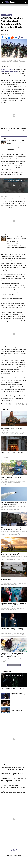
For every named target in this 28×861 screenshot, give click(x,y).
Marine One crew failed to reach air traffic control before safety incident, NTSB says (12, 768)
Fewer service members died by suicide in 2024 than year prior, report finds (13, 553)
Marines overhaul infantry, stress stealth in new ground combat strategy (13, 774)
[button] (14, 185)
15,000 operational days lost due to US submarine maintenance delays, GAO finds (13, 786)
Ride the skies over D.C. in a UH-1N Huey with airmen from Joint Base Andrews (12, 689)
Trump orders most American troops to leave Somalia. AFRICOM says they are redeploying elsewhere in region (16, 239)
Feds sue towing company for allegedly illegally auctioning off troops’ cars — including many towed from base (12, 654)
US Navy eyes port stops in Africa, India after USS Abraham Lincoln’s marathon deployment (13, 780)
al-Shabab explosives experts (10, 71)
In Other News (5, 409)
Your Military (6, 15)
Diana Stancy (6, 33)
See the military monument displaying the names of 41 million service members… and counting (19, 702)
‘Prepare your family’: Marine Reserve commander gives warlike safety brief (11, 427)
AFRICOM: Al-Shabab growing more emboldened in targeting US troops (16, 141)
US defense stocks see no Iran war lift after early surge (13, 453)
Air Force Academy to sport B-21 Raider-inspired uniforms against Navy (18, 695)
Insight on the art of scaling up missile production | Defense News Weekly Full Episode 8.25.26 (18, 709)
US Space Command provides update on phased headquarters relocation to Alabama (13, 629)
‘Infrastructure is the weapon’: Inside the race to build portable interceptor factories (13, 528)
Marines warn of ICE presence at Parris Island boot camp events (14, 578)
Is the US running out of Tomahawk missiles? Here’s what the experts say (13, 503)
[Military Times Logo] (10, 2)
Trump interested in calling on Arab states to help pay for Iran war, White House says (13, 604)
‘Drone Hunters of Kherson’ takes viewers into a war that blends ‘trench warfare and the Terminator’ (14, 477)
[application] (14, 186)
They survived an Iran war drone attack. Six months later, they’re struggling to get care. (13, 791)
